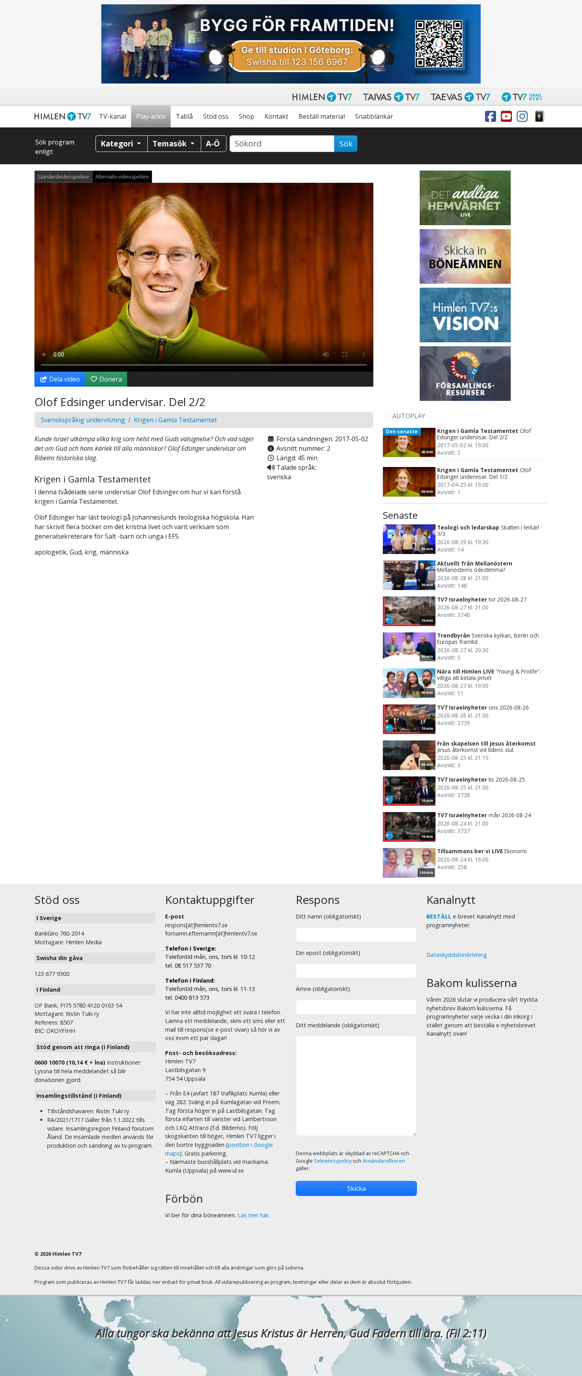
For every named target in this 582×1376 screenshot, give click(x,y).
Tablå (184, 116)
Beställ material (322, 116)
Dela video (64, 379)
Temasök (170, 143)
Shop (246, 116)
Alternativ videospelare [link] (122, 176)
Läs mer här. (254, 1215)
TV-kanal (112, 116)
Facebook (492, 116)
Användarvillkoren (384, 1161)
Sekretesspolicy (333, 1161)
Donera (110, 379)
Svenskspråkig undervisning (83, 420)
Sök (345, 144)
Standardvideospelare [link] (63, 176)
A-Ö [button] (213, 143)
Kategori (118, 143)
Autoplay (408, 416)
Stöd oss (215, 116)
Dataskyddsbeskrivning (456, 954)
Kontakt (276, 116)
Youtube (508, 116)
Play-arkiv (150, 116)
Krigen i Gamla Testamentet (175, 420)
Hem (64, 116)
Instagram (524, 116)
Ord (539, 116)
